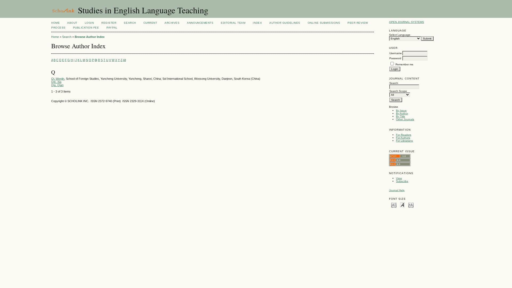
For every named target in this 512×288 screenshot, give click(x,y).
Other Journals (405, 119)
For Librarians (404, 140)
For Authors (403, 137)
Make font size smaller (394, 205)
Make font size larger (411, 205)
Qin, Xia (56, 81)
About (72, 22)
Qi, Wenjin (57, 78)
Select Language (399, 34)
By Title (400, 116)
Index (257, 22)
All (124, 60)
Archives (172, 22)
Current (150, 22)
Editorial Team (233, 22)
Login (89, 22)
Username (395, 53)
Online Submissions (324, 22)
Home (55, 22)
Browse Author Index (90, 36)
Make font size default (402, 205)
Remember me (404, 64)
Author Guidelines (284, 22)
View (399, 178)
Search (130, 22)
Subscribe (402, 181)
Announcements (200, 22)
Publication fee (86, 27)
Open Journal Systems (406, 22)
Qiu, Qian (57, 85)
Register (108, 22)
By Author (402, 113)
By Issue (401, 110)
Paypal (111, 27)
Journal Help (397, 190)
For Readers (403, 134)
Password (395, 58)
